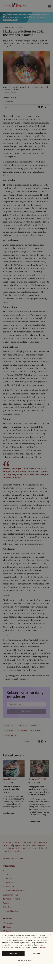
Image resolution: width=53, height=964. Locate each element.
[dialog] (26, 948)
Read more (42, 948)
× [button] (50, 935)
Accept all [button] (13, 953)
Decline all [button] (37, 953)
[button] (25, 960)
